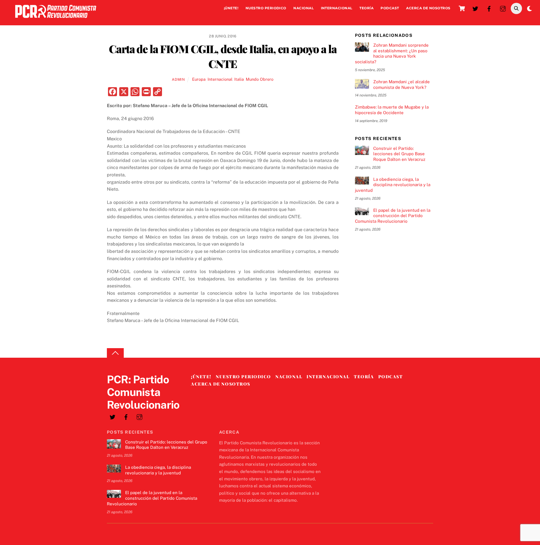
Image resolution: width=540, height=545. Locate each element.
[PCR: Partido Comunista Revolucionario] (56, 19)
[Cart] (461, 8)
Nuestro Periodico (266, 8)
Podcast (390, 8)
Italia (239, 79)
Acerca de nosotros (428, 8)
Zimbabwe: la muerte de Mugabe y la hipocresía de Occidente (392, 110)
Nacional (303, 8)
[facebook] (489, 8)
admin (178, 79)
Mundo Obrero (259, 79)
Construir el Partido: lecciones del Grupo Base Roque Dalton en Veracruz (399, 154)
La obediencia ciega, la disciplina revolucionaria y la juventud (392, 185)
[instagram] (502, 8)
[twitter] (475, 8)
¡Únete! (231, 8)
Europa (199, 79)
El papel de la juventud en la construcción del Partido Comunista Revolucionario (392, 216)
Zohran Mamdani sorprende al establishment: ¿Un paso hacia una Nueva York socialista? (392, 53)
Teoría (366, 8)
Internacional (336, 8)
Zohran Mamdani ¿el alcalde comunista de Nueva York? (401, 84)
